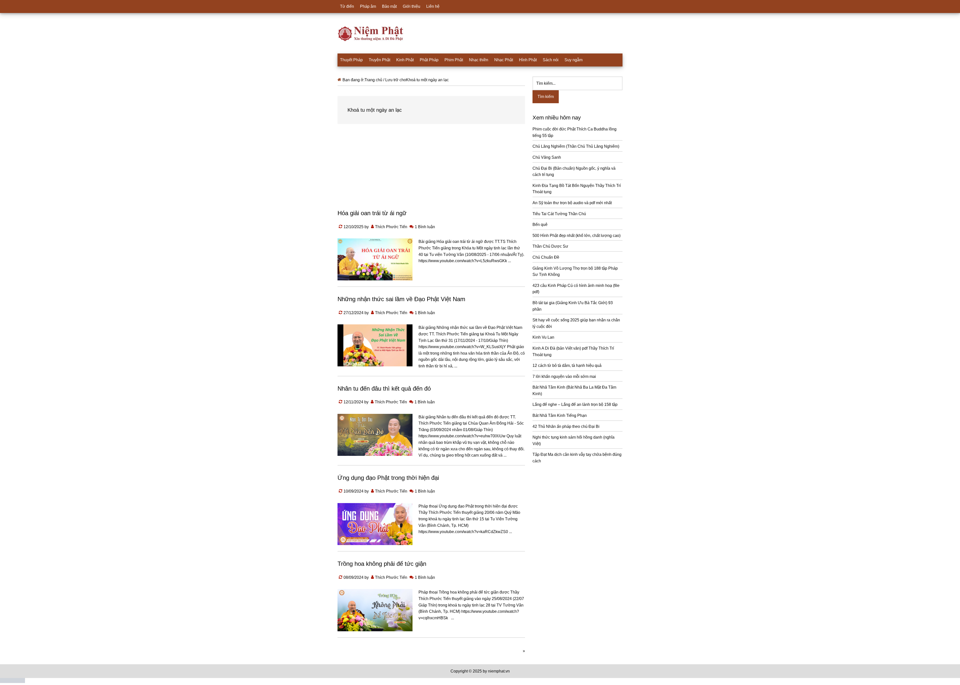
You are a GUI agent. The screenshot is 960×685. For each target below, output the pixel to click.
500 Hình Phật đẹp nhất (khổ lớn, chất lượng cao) (576, 235)
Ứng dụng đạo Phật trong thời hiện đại (388, 477)
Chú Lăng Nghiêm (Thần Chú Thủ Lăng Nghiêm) (575, 146)
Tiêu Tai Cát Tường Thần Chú (559, 214)
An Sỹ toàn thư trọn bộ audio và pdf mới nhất (572, 203)
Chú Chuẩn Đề (545, 257)
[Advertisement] (431, 171)
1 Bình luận (425, 227)
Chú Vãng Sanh (546, 157)
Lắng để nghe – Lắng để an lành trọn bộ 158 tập (575, 404)
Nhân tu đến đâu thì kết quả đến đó (384, 388)
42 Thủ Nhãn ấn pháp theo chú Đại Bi (566, 426)
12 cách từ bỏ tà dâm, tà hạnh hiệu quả (567, 365)
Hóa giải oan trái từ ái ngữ (372, 213)
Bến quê (540, 224)
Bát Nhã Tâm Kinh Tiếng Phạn (559, 415)
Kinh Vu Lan (543, 337)
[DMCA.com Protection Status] (12, 682)
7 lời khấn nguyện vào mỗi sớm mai (564, 376)
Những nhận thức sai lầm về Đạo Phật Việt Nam (401, 299)
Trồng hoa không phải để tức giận (382, 563)
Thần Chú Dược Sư (550, 246)
